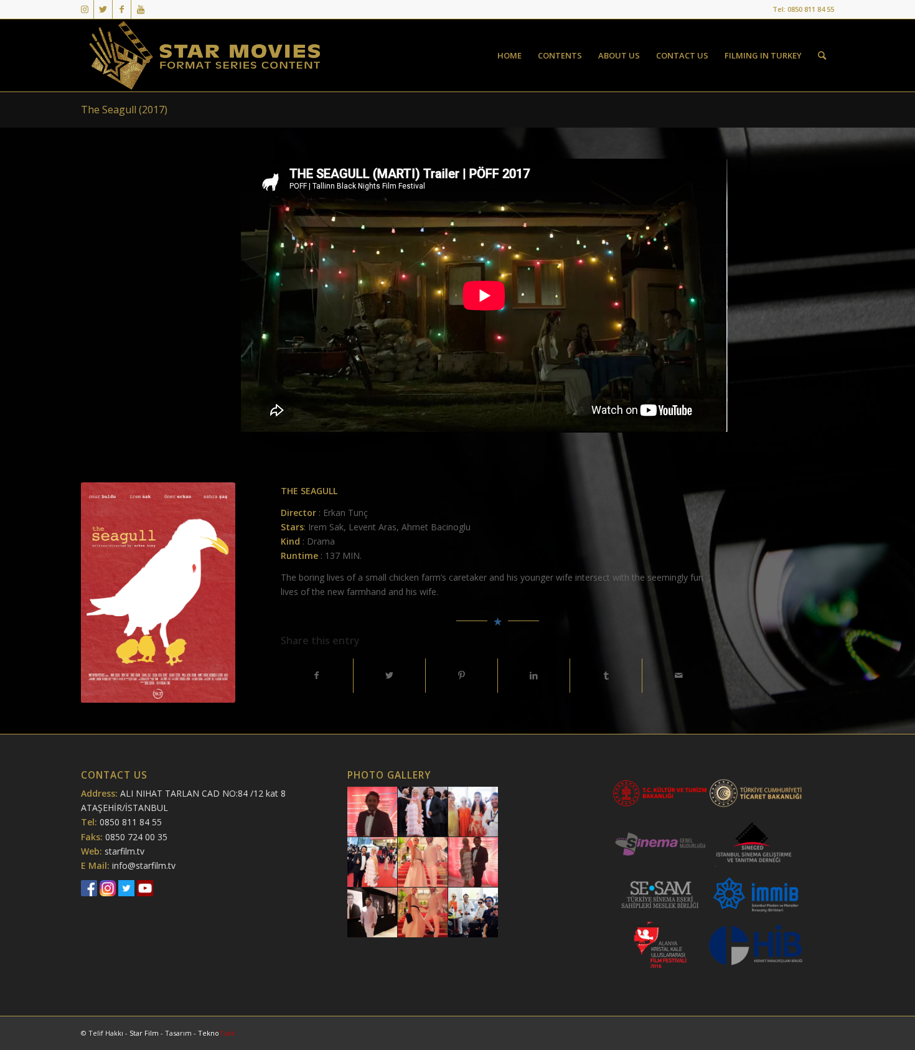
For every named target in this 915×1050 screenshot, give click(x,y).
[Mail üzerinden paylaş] (678, 675)
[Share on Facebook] (317, 675)
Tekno (216, 1033)
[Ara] (822, 55)
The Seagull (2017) (124, 109)
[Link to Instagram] (84, 9)
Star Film (145, 1033)
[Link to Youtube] (140, 9)
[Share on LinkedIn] (534, 675)
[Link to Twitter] (103, 9)
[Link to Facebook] (122, 9)
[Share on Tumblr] (606, 675)
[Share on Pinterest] (461, 675)
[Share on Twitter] (389, 675)
